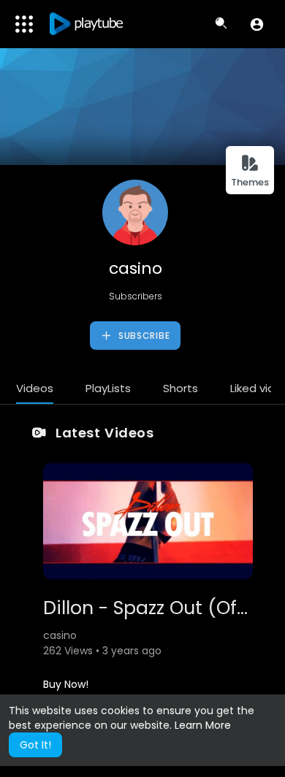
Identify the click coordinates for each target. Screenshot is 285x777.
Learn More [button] (203, 725)
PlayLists (108, 388)
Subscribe (142, 335)
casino (135, 268)
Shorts (180, 388)
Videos (34, 388)
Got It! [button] (35, 745)
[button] (257, 24)
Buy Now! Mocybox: (67, 691)
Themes (250, 182)
